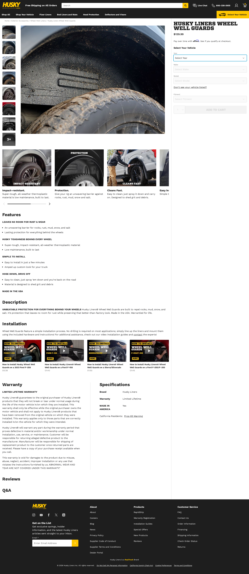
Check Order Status (187, 541)
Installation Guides (143, 524)
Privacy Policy (96, 535)
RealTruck (129, 560)
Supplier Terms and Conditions (105, 547)
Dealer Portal (96, 552)
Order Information (187, 524)
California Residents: (121, 416)
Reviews (138, 541)
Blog (92, 524)
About (93, 512)
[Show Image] (9, 32)
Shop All (6, 14)
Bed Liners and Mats (67, 14)
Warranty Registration (144, 518)
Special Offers (141, 529)
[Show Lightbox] (92, 80)
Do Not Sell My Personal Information (112, 565)
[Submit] (75, 543)
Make (176, 65)
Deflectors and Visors (115, 14)
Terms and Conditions (183, 565)
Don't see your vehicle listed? (190, 87)
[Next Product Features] (49, 204)
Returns (181, 547)
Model (176, 76)
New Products (141, 535)
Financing (182, 529)
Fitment (177, 94)
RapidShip (139, 512)
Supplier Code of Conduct (103, 541)
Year (175, 53)
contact (138, 334)
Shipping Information (188, 535)
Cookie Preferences (163, 565)
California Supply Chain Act (141, 565)
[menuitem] (6, 14)
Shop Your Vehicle (25, 14)
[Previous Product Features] (4, 204)
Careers (94, 518)
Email (35, 538)
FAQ (179, 512)
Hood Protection (91, 14)
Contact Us (183, 518)
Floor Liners (45, 14)
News (92, 529)
